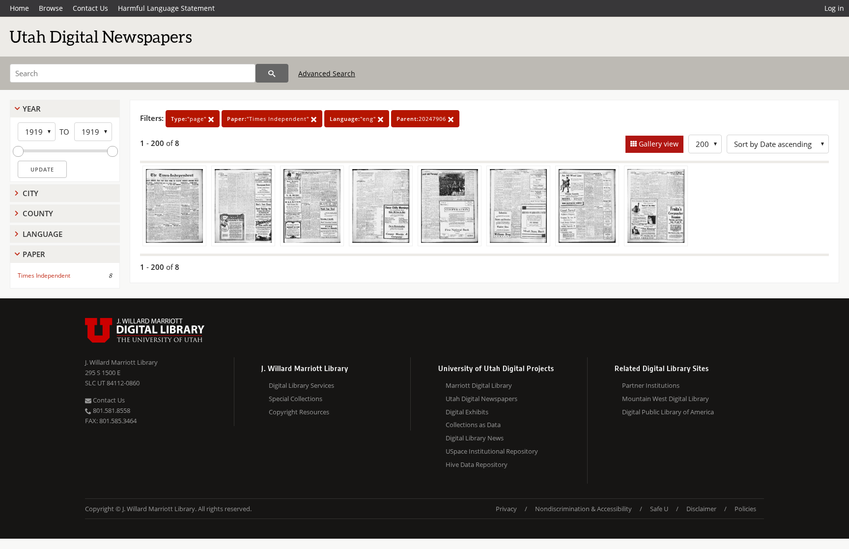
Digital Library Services (301, 385)
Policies (745, 508)
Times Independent (44, 275)
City (30, 193)
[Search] (271, 73)
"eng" (354, 118)
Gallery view (658, 143)
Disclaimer (701, 508)
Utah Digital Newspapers (481, 398)
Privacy (506, 508)
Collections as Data (473, 424)
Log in (834, 8)
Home (19, 8)
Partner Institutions (650, 385)
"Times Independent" (269, 118)
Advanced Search (326, 73)
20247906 (422, 118)
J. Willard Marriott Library (121, 362)
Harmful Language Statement (166, 8)
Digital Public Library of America (668, 411)
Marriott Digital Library (479, 385)
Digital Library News (475, 437)
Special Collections (295, 398)
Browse (51, 8)
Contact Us (90, 8)
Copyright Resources (299, 411)
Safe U (659, 508)
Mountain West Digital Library (665, 398)
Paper (34, 254)
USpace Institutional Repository (492, 451)
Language (42, 234)
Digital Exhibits (467, 411)
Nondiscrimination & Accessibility (583, 508)
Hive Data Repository (477, 464)
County (38, 213)
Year (32, 109)
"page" (189, 118)
